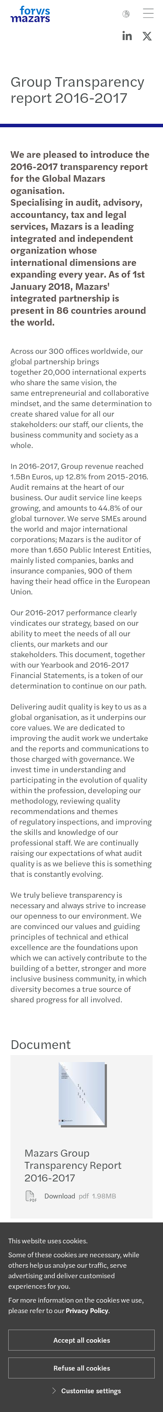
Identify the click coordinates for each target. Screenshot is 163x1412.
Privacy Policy (87, 1310)
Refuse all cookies (81, 1368)
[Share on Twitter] (146, 36)
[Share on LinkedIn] (126, 36)
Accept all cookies (81, 1340)
